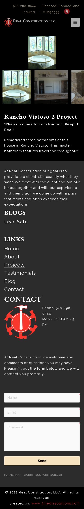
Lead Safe (16, 221)
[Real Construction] (30, 22)
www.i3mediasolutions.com (55, 503)
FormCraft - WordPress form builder (33, 474)
